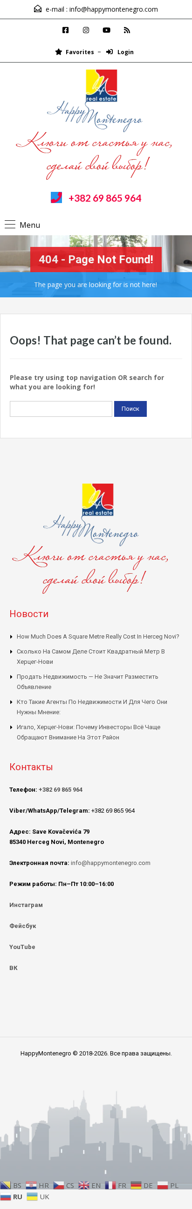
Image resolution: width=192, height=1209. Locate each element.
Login (125, 52)
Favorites (80, 52)
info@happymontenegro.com (113, 9)
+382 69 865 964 (105, 198)
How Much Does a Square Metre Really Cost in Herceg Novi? (98, 636)
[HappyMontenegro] (96, 126)
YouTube (22, 946)
